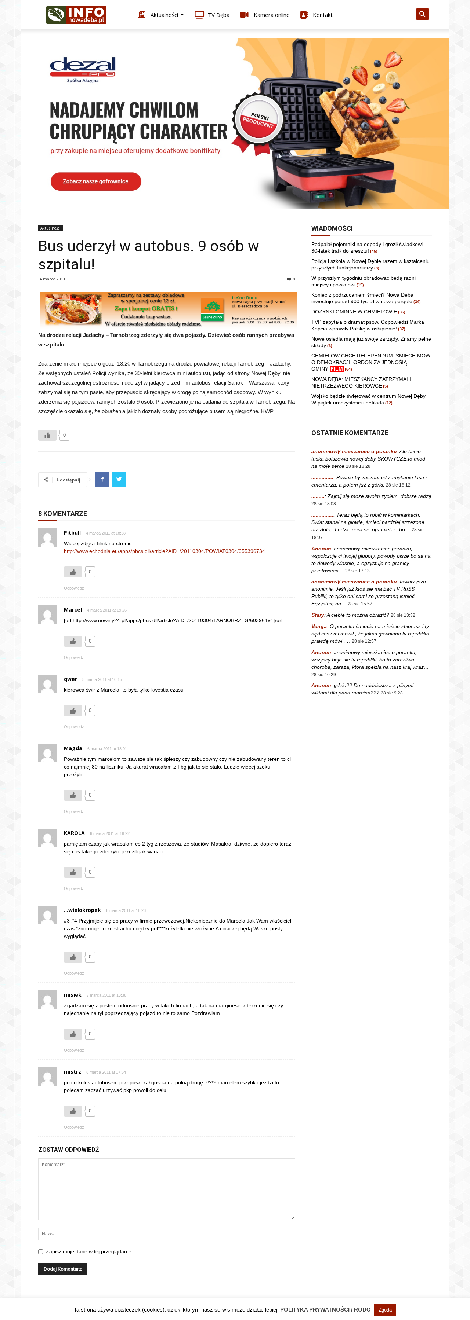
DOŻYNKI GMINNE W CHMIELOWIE (354, 312)
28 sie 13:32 (403, 615)
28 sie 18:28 (358, 466)
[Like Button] (47, 435)
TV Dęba (218, 14)
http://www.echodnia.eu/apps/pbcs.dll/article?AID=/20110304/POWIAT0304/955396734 (164, 551)
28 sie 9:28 (392, 693)
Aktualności (163, 14)
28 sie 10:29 (323, 674)
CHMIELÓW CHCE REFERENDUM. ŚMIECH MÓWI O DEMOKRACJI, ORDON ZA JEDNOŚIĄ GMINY (371, 362)
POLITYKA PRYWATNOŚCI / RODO (325, 1309)
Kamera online (271, 14)
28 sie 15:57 (360, 603)
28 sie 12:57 (364, 641)
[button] (422, 15)
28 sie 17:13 (357, 570)
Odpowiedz (74, 588)
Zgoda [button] (385, 1310)
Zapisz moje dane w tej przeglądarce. (89, 1251)
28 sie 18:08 (323, 503)
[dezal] (235, 123)
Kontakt (322, 14)
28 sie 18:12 (398, 485)
